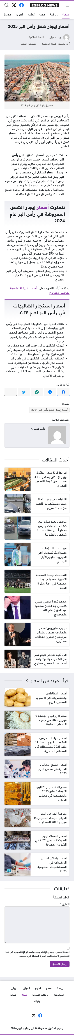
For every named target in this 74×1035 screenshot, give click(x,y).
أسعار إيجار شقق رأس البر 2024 (49, 409)
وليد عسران (55, 37)
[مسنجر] (50, 392)
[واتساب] (37, 392)
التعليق (65, 904)
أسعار (43, 207)
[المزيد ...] (10, 392)
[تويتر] (24, 392)
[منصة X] (14, 5)
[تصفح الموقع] (67, 5)
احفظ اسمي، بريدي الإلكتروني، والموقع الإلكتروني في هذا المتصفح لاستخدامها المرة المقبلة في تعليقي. (38, 953)
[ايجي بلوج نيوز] (44, 5)
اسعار (24, 43)
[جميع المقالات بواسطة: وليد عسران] (57, 435)
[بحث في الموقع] (6, 5)
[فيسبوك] (21, 5)
